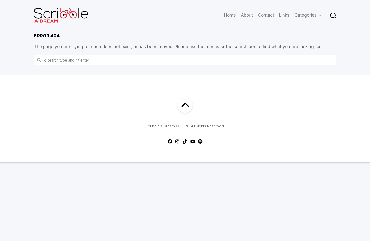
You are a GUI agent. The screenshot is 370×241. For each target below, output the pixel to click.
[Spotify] (200, 141)
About (247, 15)
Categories (305, 15)
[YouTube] (192, 141)
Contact (266, 15)
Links (284, 15)
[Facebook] (170, 141)
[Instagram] (177, 141)
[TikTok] (185, 141)
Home (230, 15)
